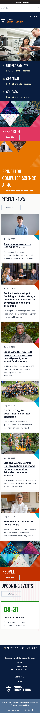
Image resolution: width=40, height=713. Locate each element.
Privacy (14, 705)
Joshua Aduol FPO (14, 617)
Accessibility (23, 705)
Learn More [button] (10, 137)
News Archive (11, 207)
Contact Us (20, 677)
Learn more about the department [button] (19, 190)
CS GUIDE (34, 16)
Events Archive (11, 594)
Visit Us (20, 662)
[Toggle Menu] (36, 24)
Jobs (20, 681)
